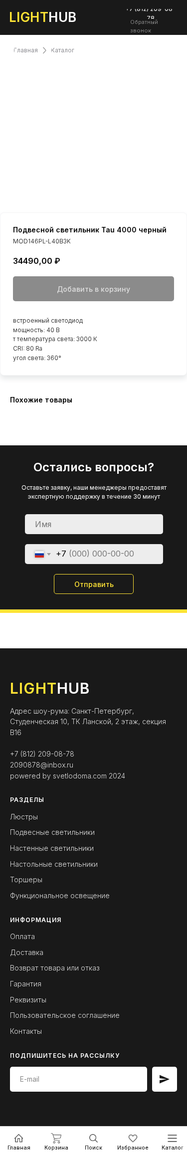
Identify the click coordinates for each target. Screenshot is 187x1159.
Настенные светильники (52, 848)
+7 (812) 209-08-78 (42, 754)
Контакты (26, 1031)
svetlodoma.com (80, 776)
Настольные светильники (54, 864)
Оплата (22, 936)
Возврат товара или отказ (55, 968)
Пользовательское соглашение (65, 1015)
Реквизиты (28, 999)
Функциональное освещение (60, 895)
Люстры (24, 816)
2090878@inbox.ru (41, 765)
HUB (43, 17)
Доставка (26, 952)
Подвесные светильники (52, 832)
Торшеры (26, 879)
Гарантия (25, 983)
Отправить (94, 584)
